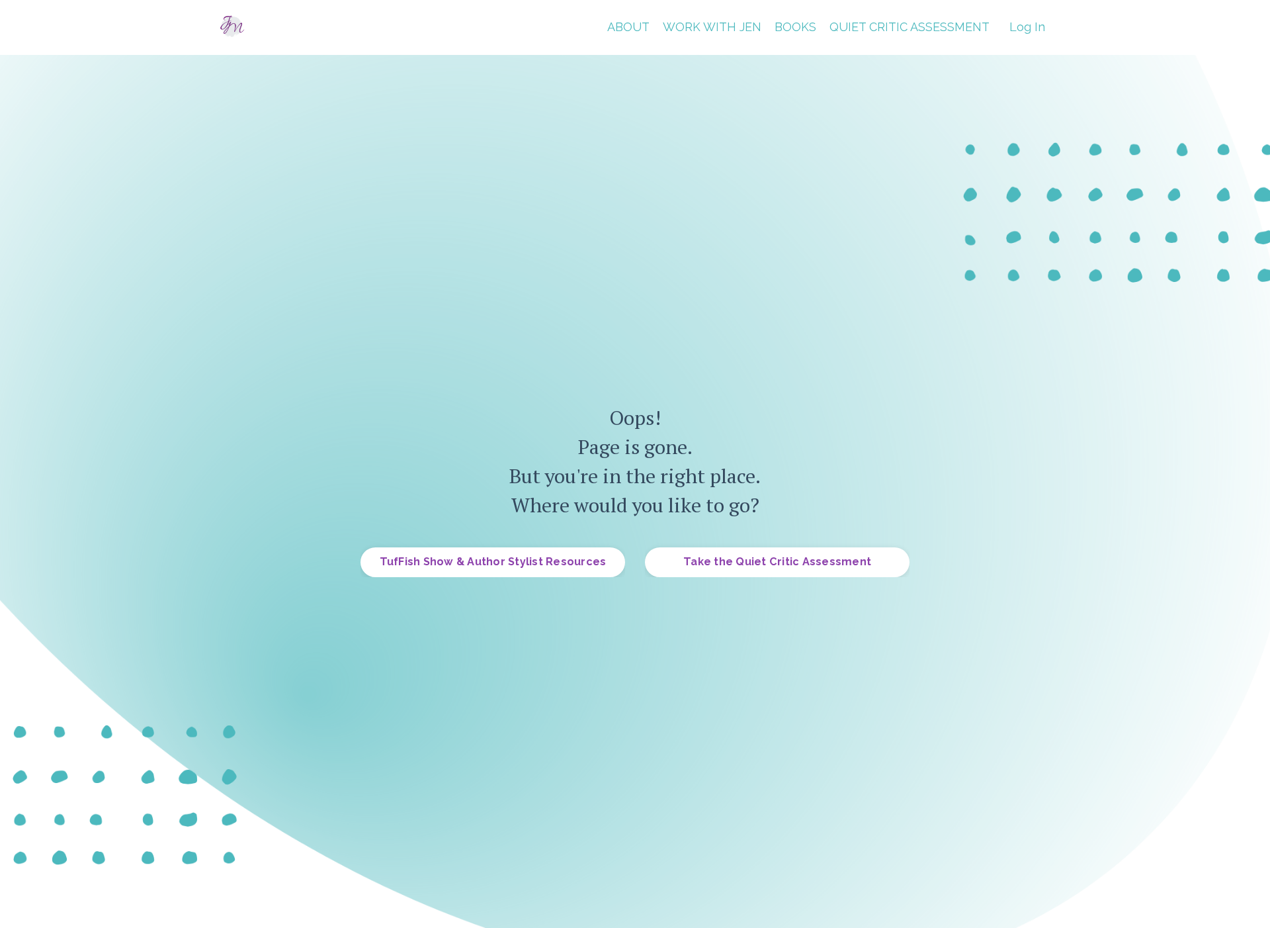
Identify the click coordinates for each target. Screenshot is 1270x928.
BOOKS (795, 27)
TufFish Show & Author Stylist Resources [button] (493, 561)
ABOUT (628, 27)
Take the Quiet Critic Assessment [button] (777, 561)
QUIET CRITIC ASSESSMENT (909, 27)
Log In (1027, 27)
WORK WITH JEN (712, 27)
